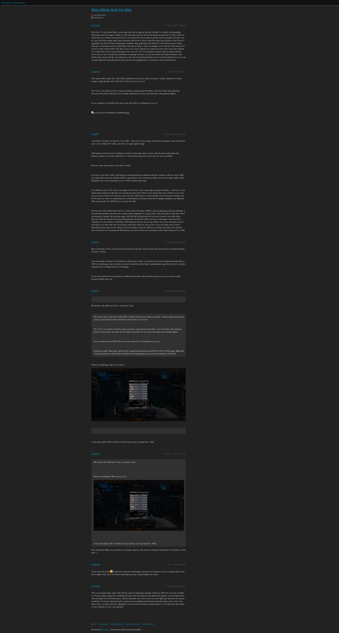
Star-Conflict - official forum (13, 3)
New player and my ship (111, 10)
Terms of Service (133, 624)
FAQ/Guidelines (116, 624)
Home (93, 624)
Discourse (106, 630)
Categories (103, 624)
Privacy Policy (148, 624)
